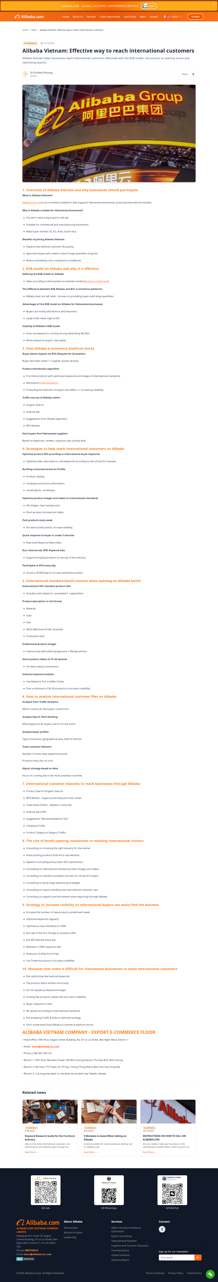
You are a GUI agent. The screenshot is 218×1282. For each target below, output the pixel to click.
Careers (153, 16)
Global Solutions (120, 1255)
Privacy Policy (175, 1273)
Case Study (130, 16)
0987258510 (31, 1250)
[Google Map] (180, 1241)
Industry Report (120, 1259)
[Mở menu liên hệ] (210, 1274)
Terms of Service (155, 1273)
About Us (78, 16)
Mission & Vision (73, 1232)
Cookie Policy (194, 1273)
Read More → (31, 1152)
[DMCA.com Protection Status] (37, 1259)
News (143, 16)
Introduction (71, 1227)
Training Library (120, 1250)
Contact (195, 16)
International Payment (124, 1240)
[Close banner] (214, 4)
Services (91, 16)
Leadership (70, 1237)
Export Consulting (121, 1236)
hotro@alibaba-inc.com (37, 1254)
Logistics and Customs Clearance (129, 1245)
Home (65, 16)
